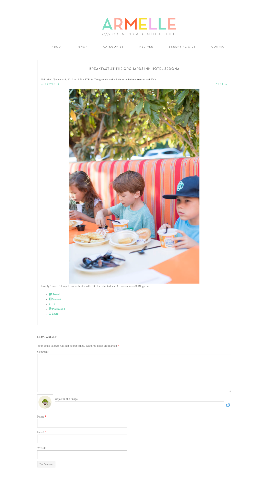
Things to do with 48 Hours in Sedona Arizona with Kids (125, 79)
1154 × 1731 (84, 79)
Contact (218, 47)
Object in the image (66, 399)
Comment (42, 352)
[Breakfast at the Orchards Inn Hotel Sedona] (134, 186)
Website (41, 448)
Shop (83, 47)
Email (41, 432)
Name (41, 416)
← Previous (50, 83)
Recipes (146, 47)
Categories (113, 47)
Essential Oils (182, 47)
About (57, 47)
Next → (221, 83)
